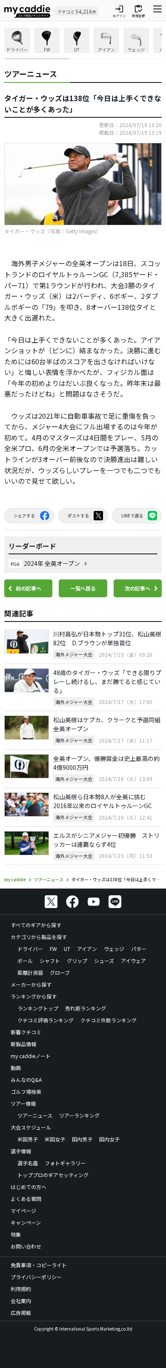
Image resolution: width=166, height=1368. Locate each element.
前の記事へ (28, 588)
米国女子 (55, 1139)
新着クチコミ (26, 1032)
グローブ (60, 972)
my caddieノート (31, 1055)
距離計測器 (30, 972)
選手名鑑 (27, 1162)
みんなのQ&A (26, 1079)
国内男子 (82, 1139)
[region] (83, 44)
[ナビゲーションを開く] (157, 11)
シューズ (104, 960)
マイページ (23, 1210)
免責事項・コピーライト (39, 1265)
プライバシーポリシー (36, 1276)
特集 (16, 1234)
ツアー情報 (23, 1103)
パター (138, 948)
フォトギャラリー (65, 1162)
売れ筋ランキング (85, 1008)
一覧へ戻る (83, 588)
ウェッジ (114, 948)
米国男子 (27, 1139)
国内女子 (109, 1139)
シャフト (50, 960)
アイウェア (133, 960)
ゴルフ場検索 (26, 1091)
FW (53, 948)
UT (67, 948)
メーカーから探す (31, 984)
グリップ (77, 960)
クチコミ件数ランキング (108, 1020)
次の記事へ (137, 588)
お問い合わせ (26, 1246)
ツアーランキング (79, 1115)
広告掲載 (21, 1312)
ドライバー (30, 948)
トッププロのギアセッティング (53, 1174)
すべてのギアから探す (36, 924)
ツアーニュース (34, 1115)
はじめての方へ (28, 1186)
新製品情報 (23, 1043)
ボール (25, 960)
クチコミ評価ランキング (45, 1020)
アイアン (87, 948)
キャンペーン (26, 1222)
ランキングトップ (37, 1008)
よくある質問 (26, 1198)
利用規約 (21, 1288)
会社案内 (21, 1300)
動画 (16, 1067)
